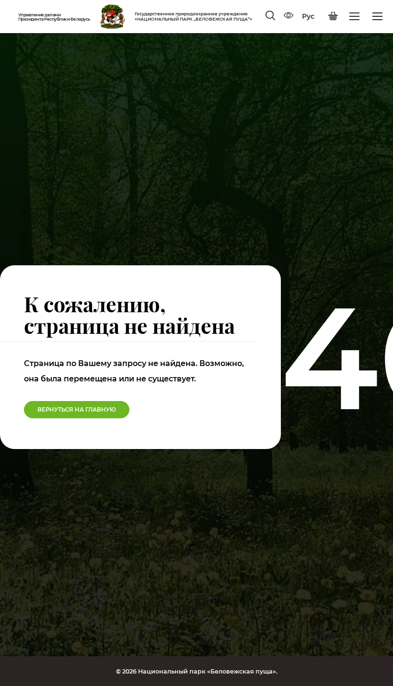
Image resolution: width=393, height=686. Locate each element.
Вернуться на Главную (76, 409)
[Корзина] (333, 16)
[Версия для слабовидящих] (288, 16)
